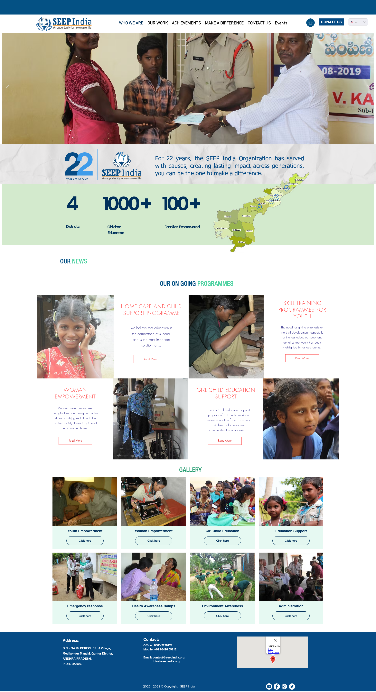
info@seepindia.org (166, 661)
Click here (85, 540)
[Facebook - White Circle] (277, 686)
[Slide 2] (190, 138)
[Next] (368, 88)
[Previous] (7, 88)
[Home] (310, 22)
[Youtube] (269, 686)
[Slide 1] (186, 138)
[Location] (259, 207)
